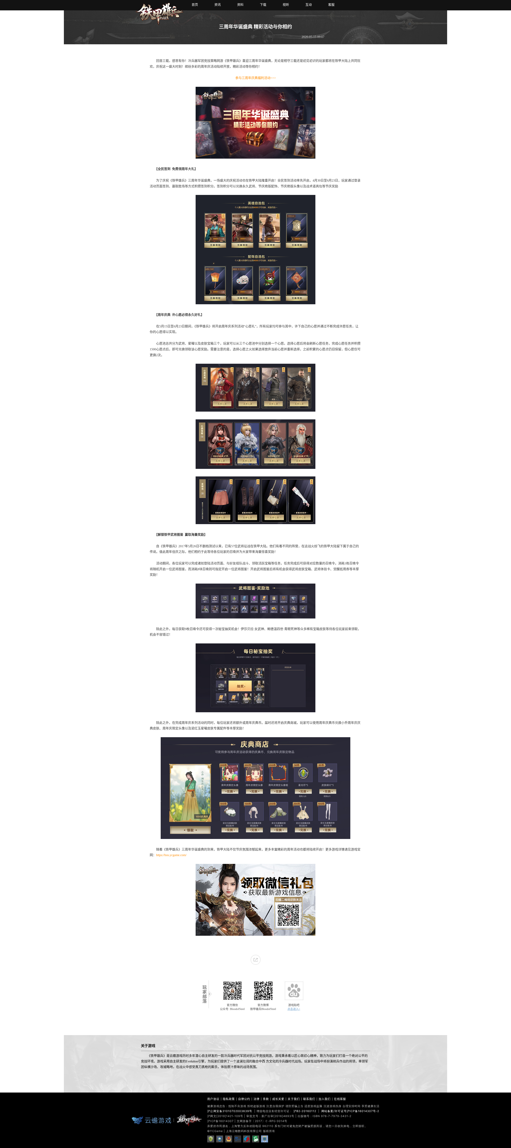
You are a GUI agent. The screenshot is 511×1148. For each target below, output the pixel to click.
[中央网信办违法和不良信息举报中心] (255, 1139)
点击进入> (293, 1009)
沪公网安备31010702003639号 (229, 1111)
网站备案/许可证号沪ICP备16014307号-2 (350, 1111)
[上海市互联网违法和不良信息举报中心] (246, 1139)
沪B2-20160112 (304, 1111)
